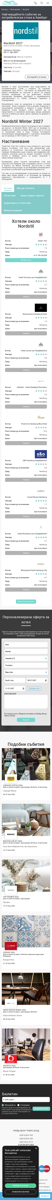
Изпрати (26, 720)
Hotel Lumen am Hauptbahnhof (34, 351)
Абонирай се (10, 1105)
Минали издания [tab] (13, 210)
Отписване (25, 1105)
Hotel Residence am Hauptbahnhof (32, 534)
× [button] (36, 1148)
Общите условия (26, 714)
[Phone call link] (36, 3)
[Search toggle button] (42, 3)
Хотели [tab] (8, 188)
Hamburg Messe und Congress (17, 63)
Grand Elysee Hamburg (37, 497)
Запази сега (26, 260)
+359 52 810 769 (26, 1135)
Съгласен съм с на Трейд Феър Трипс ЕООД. (25, 715)
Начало (4, 9)
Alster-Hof (42, 241)
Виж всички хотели (26, 601)
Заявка (26, 297)
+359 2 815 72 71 (26, 1142)
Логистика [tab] (9, 195)
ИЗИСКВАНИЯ (10, 694)
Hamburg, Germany (12, 50)
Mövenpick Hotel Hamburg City (34, 570)
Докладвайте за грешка (36, 77)
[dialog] (20, 1172)
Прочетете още (22, 1181)
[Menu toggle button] (48, 3)
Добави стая (34, 689)
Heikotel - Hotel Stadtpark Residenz (32, 387)
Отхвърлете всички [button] (20, 1192)
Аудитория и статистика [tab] (17, 203)
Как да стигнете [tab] (25, 188)
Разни (26, 46)
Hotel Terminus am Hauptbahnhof (33, 277)
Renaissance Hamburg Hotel (35, 314)
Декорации (35, 46)
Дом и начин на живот (13, 46)
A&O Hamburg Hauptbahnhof (35, 460)
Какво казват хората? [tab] (33, 195)
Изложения (15, 9)
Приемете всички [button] (20, 1186)
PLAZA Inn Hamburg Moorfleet (34, 424)
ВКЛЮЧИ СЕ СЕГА (41, 1109)
